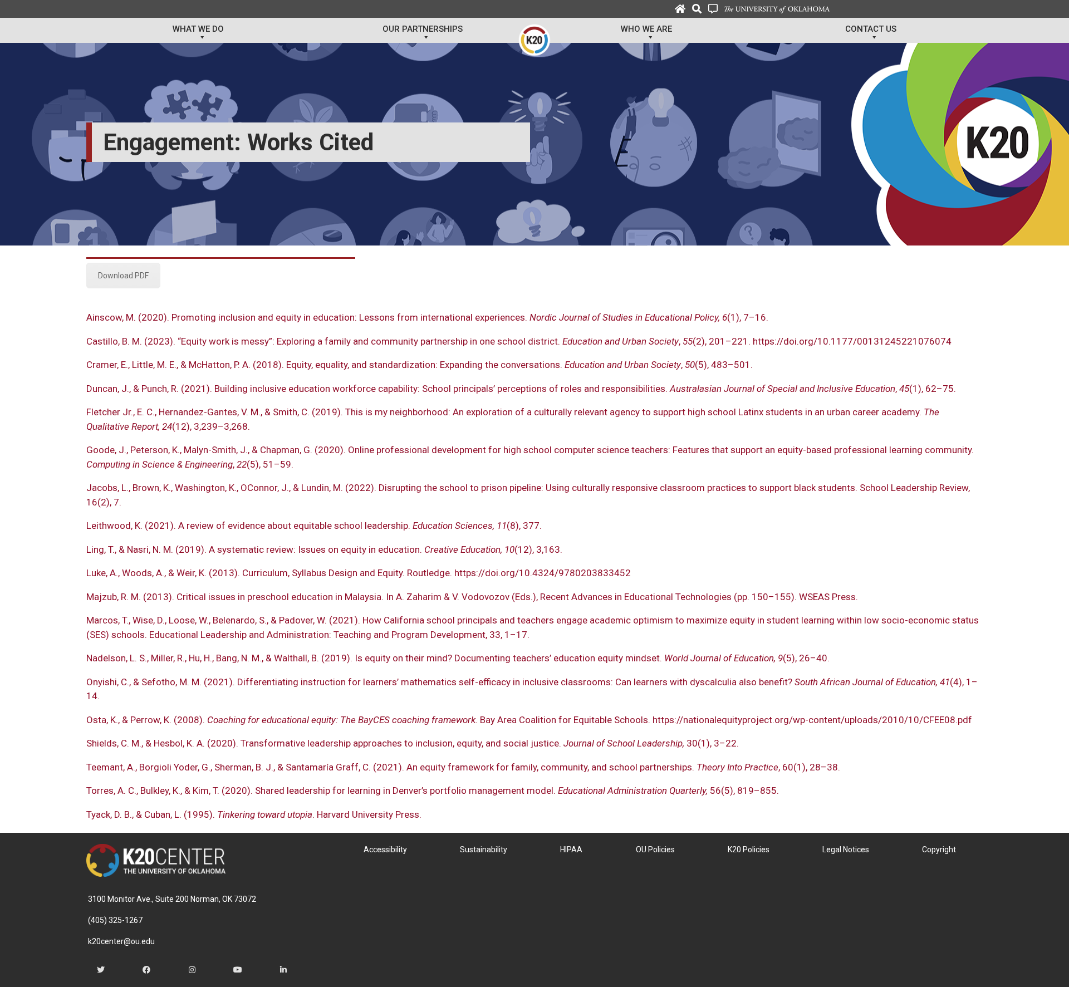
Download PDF (123, 275)
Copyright (939, 849)
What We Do (198, 29)
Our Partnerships (423, 29)
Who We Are (646, 29)
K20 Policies (748, 849)
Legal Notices (845, 849)
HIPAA (571, 849)
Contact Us (870, 29)
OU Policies (655, 849)
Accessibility (385, 849)
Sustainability (483, 849)
